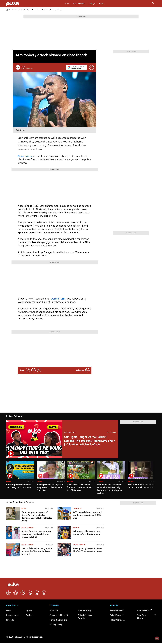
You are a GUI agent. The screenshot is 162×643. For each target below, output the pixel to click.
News (67, 3)
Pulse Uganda (116, 620)
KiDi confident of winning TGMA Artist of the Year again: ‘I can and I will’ (36, 551)
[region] (81, 478)
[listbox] (81, 478)
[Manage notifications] (157, 638)
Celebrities (26, 10)
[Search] (153, 3)
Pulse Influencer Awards (85, 616)
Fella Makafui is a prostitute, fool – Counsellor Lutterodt (141, 486)
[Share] (91, 67)
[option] (20, 479)
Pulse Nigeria (116, 610)
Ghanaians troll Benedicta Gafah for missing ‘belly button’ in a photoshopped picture (110, 488)
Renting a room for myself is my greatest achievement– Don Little (50, 487)
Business (30, 615)
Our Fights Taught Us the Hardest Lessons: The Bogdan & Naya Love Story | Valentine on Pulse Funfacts (89, 440)
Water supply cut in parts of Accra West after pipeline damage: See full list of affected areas (36, 516)
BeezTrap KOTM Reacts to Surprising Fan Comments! (18, 486)
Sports (101, 3)
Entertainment (79, 3)
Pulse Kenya (115, 615)
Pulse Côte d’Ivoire (141, 616)
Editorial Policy (84, 610)
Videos (39, 481)
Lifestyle (92, 3)
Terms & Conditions (58, 620)
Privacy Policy (56, 624)
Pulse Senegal (143, 610)
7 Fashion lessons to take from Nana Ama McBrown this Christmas (79, 487)
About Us (54, 610)
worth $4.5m (58, 298)
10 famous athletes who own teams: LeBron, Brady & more (86, 532)
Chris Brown (25, 156)
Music (8, 481)
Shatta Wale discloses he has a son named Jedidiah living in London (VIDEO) (36, 534)
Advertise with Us (57, 615)
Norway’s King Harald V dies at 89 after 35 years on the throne (87, 550)
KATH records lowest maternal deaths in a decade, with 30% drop (87, 515)
